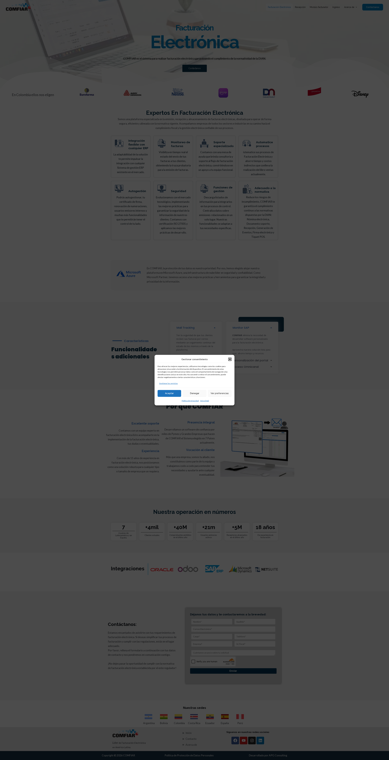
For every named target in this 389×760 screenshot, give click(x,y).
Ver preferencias (220, 393)
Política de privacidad (190, 400)
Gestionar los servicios (168, 383)
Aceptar (169, 393)
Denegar (194, 393)
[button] (229, 359)
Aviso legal (204, 400)
